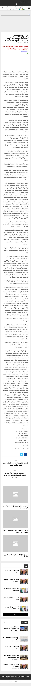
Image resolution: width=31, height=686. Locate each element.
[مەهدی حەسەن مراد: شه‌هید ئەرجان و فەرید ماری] (24, 581)
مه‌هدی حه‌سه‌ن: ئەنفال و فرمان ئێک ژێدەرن (11, 598)
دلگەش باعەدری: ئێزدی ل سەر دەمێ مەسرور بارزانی (11, 589)
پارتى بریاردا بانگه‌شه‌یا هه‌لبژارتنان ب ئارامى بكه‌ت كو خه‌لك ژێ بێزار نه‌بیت (16, 531)
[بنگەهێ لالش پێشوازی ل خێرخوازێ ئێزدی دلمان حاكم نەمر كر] (24, 657)
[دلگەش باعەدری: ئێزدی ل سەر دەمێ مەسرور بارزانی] (24, 590)
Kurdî (21, 1)
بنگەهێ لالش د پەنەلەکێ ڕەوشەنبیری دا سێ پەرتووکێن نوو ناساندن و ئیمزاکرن (11, 628)
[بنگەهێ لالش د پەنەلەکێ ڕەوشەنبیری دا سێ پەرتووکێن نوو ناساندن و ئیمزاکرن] (24, 628)
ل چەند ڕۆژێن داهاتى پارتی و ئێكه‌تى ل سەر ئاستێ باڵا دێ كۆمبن (15, 464)
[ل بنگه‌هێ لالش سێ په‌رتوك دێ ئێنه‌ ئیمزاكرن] (24, 639)
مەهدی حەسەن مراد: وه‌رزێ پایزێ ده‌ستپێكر (11, 571)
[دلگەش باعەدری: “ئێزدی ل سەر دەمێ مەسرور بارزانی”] (24, 608)
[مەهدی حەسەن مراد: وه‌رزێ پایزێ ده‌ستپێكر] (24, 572)
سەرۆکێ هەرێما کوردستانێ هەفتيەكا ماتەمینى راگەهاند (16, 555)
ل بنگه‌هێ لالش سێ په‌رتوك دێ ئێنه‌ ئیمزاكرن (11, 638)
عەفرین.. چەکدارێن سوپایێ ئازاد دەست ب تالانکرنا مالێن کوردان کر (15, 507)
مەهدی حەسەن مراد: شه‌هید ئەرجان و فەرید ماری (11, 580)
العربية (25, 1)
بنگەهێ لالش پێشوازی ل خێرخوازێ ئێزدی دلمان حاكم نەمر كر (11, 656)
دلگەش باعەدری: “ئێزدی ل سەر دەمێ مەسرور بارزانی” (12, 607)
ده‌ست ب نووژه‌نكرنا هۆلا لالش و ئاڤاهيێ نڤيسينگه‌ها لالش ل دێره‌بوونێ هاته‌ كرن (14, 475)
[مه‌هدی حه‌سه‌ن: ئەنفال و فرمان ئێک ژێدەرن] (24, 599)
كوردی (29, 1)
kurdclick (22, 677)
